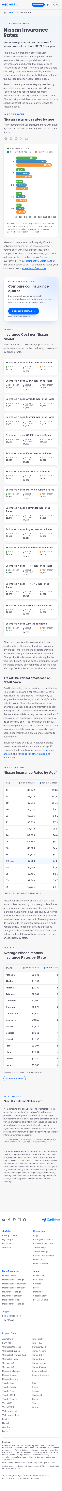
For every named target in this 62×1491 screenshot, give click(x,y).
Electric (5, 1419)
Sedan (35, 1387)
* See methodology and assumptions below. (22, 893)
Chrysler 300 (8, 1367)
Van (34, 1403)
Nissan (12, 12)
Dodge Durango (10, 1379)
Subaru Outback (40, 1371)
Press (36, 1287)
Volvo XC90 (8, 1407)
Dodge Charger (9, 1375)
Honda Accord (39, 1351)
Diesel (5, 1431)
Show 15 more (16, 1078)
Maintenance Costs (11, 1299)
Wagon (35, 1407)
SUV (34, 1383)
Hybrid (5, 1423)
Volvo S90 (7, 1403)
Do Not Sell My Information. (27, 1478)
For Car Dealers (40, 1299)
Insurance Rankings (11, 1291)
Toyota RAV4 (8, 1395)
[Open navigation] (55, 4)
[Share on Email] (26, 138)
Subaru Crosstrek (40, 1375)
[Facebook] (24, 1219)
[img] (26, 158)
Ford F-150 (37, 1343)
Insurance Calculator (12, 1295)
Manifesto (38, 1291)
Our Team (38, 1279)
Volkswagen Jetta (10, 1415)
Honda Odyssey (40, 1367)
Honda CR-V (38, 1355)
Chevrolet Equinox (11, 1351)
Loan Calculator (40, 1263)
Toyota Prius (8, 1391)
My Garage (7, 1239)
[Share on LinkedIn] (11, 138)
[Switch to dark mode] (47, 4)
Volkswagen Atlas (10, 1411)
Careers (37, 1283)
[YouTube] (3, 1219)
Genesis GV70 (39, 1347)
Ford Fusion (37, 1339)
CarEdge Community (43, 1239)
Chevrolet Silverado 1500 (14, 1355)
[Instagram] (19, 1219)
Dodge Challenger (11, 1371)
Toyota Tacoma (9, 1399)
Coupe (35, 1399)
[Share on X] (21, 138)
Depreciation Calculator (13, 1287)
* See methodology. (33, 1072)
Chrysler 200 (8, 1363)
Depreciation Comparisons (15, 1283)
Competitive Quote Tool (39, 260)
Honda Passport (39, 1363)
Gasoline (6, 1427)
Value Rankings (40, 1251)
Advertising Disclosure (34, 268)
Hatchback (37, 1395)
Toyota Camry (9, 1383)
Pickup (35, 1391)
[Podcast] (14, 1219)
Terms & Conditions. (41, 1475)
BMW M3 (6, 1343)
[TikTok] (8, 1219)
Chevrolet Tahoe (10, 1359)
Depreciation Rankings (13, 1279)
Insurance (7, 1243)
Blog (35, 1235)
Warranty (6, 1247)
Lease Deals (39, 1259)
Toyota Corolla (9, 1387)
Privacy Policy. (8, 1478)
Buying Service (9, 1235)
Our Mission (38, 1275)
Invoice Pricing (9, 1275)
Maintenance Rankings (13, 1304)
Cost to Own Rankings (43, 1255)
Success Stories (41, 1295)
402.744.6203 (9, 1320)
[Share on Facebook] (5, 138)
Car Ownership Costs (43, 1243)
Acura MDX (7, 1339)
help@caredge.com (11, 1316)
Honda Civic (38, 1359)
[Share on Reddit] (16, 138)
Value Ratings (39, 1247)
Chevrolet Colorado (11, 1347)
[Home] (4, 12)
